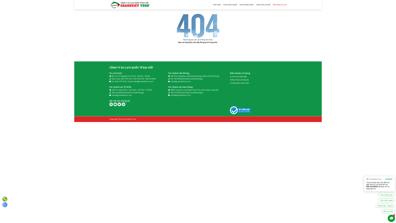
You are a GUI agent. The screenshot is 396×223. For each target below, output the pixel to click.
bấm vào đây (194, 42)
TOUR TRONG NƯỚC (246, 5)
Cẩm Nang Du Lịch (280, 5)
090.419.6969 (372, 187)
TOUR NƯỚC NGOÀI (230, 5)
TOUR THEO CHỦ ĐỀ (263, 5)
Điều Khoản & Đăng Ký (240, 80)
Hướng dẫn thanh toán (240, 83)
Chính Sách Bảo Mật (239, 76)
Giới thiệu (217, 5)
